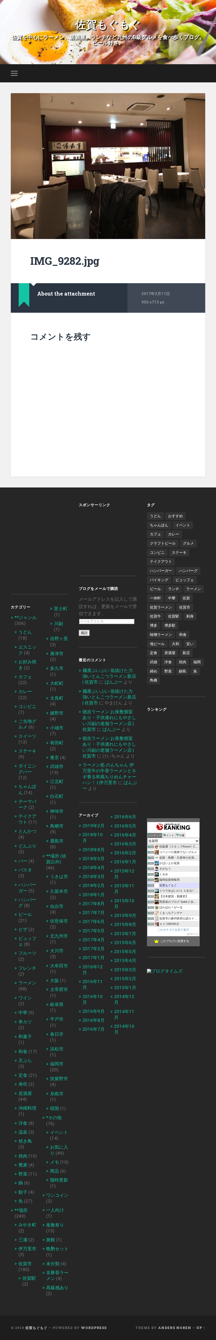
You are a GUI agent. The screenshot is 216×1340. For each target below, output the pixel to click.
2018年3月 (93, 876)
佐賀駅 (29, 1278)
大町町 (56, 683)
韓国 (54, 1108)
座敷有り (55, 1225)
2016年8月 (93, 1020)
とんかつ (27, 831)
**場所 (21, 1210)
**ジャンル (25, 617)
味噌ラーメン (161, 634)
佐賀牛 (155, 616)
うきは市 (59, 876)
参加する (193, 934)
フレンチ (27, 968)
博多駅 (169, 625)
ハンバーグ (188, 571)
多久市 (56, 668)
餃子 (22, 1192)
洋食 (22, 1123)
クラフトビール (163, 543)
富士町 (60, 608)
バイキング (159, 580)
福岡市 (56, 1064)
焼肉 (22, 1156)
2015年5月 (125, 951)
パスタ (25, 870)
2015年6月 (125, 942)
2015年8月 (125, 924)
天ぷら (25, 1060)
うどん (25, 632)
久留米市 (59, 891)
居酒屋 (25, 1093)
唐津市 (56, 653)
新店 (186, 653)
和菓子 (25, 1036)
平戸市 (56, 1019)
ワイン (25, 997)
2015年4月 (125, 960)
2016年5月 (125, 826)
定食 (22, 1075)
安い (190, 644)
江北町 (56, 781)
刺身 (190, 616)
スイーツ (27, 736)
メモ (54, 1162)
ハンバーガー (161, 571)
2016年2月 (125, 852)
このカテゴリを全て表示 (173, 929)
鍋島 (182, 671)
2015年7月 (125, 933)
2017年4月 (93, 939)
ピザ (22, 929)
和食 (22, 1051)
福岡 (197, 662)
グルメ (188, 543)
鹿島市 (56, 841)
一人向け (55, 1210)
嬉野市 (56, 713)
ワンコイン (57, 1195)
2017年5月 (93, 930)
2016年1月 (125, 861)
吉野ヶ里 (59, 638)
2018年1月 (93, 894)
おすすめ (175, 516)
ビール (25, 914)
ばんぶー (113, 682)
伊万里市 (27, 1248)
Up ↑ (200, 1328)
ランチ (173, 589)
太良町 (56, 698)
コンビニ (27, 706)
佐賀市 (25, 1263)
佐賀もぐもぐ (108, 23)
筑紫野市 (59, 1078)
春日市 (56, 1034)
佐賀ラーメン (161, 607)
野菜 (22, 1174)
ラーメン (27, 982)
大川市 (56, 950)
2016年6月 (125, 816)
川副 (58, 623)
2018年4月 (93, 867)
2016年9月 (93, 1011)
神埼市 (56, 811)
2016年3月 (125, 843)
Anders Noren (174, 1328)
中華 (22, 1012)
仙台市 (56, 906)
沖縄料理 (27, 1108)
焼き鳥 (25, 1141)
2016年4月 (125, 835)
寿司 (22, 1084)
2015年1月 (125, 987)
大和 (175, 644)
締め (153, 671)
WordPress (94, 1328)
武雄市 (56, 766)
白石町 (56, 796)
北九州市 (59, 936)
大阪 (54, 980)
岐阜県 (56, 1004)
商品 (54, 1171)
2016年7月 (93, 1029)
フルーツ (27, 953)
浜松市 (56, 1049)
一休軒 (155, 598)
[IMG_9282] (108, 166)
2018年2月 (93, 885)
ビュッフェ (184, 580)
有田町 (56, 742)
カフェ (25, 676)
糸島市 (56, 1093)
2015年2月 (125, 978)
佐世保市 (59, 921)
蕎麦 (22, 1165)
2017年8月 (93, 903)
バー (22, 861)
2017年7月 (93, 912)
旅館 (50, 1239)
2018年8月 (93, 849)
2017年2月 (93, 948)
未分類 (53, 1263)
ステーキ (27, 751)
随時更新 (59, 1180)
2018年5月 (93, 858)
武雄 (153, 662)
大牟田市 (59, 965)
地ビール (157, 644)
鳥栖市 (56, 826)
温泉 (22, 1132)
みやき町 (27, 1224)
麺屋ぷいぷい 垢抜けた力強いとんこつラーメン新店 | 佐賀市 (109, 676)
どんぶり (27, 846)
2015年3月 (125, 969)
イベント (59, 1132)
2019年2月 (93, 825)
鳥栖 (153, 680)
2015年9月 (125, 915)
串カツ (25, 1021)
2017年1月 (93, 957)
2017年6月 (93, 921)
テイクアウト (161, 561)
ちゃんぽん (159, 525)
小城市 (56, 727)
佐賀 (186, 598)
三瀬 (22, 1239)
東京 (54, 757)
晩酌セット (57, 1248)
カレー (25, 691)
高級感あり (57, 1287)
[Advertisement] (55, 542)
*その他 (54, 1117)
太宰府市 (59, 989)
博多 (153, 625)
